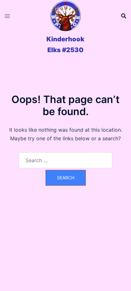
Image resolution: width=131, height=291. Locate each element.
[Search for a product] (123, 15)
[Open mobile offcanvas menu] (7, 16)
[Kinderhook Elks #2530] (65, 16)
